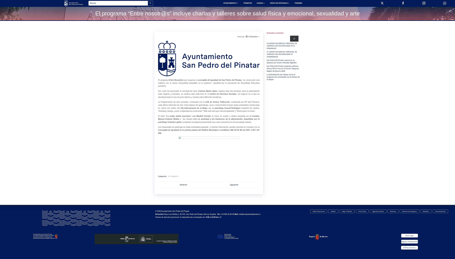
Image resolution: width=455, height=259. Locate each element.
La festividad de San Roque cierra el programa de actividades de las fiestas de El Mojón (283, 77)
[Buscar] (294, 38)
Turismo (298, 3)
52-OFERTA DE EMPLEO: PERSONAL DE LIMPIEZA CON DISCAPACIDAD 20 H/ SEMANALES (282, 45)
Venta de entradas (279, 3)
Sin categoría (173, 176)
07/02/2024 (252, 36)
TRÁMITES (247, 3)
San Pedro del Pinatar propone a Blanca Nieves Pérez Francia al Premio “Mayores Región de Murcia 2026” (283, 68)
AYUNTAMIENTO (230, 3)
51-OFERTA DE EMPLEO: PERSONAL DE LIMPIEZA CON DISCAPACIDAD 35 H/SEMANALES (282, 54)
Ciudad (260, 3)
